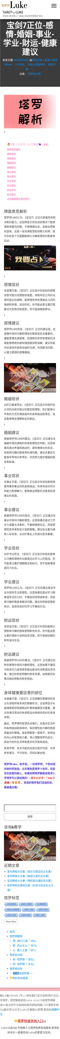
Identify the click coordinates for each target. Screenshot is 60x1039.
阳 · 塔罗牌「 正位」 (24, 964)
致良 (46, 1009)
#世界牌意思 (11, 904)
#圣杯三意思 (11, 915)
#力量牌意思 (41, 904)
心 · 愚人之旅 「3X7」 (25, 950)
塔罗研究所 (16, 968)
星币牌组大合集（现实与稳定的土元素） (30, 871)
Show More (11, 921)
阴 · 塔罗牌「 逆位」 (24, 959)
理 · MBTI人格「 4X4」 (25, 940)
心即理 (39, 1009)
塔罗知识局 (34, 73)
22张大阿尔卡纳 (12, 1005)
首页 (12, 931)
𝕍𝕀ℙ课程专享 (50, 1005)
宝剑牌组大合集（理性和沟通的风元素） (30, 880)
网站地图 (37, 1005)
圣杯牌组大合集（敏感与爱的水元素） (29, 876)
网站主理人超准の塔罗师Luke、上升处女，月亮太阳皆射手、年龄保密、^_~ (31, 65)
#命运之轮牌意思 (13, 909)
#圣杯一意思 (28, 909)
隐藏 (46, 144)
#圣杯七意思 (43, 909)
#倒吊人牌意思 (26, 904)
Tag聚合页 (6, 1009)
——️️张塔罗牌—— (21, 973)
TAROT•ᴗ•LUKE (12, 12)
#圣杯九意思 (25, 915)
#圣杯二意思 (40, 915)
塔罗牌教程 (16, 936)
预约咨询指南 (20, 978)
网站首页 (26, 1005)
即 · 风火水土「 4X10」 (25, 945)
